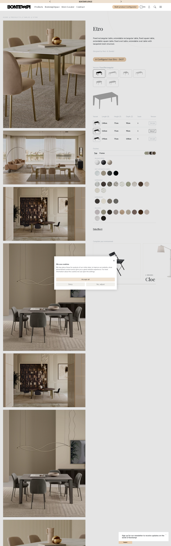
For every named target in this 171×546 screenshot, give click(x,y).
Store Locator (68, 7)
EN (144, 7)
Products (38, 7)
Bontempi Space (85, 1)
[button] (50, 1)
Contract (80, 7)
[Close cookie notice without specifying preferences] (114, 261)
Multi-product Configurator (125, 7)
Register (125, 542)
